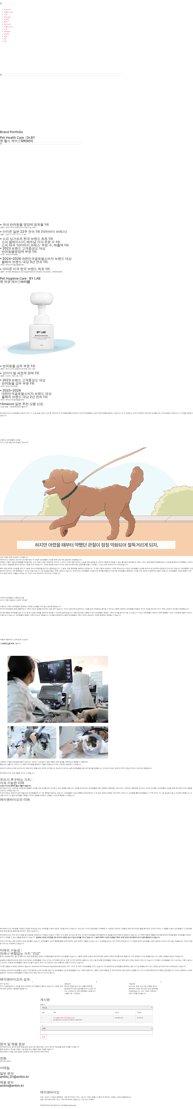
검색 (43, 1037)
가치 (5, 15)
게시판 (6, 19)
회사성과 (7, 17)
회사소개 (7, 10)
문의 (5, 22)
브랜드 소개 (8, 12)
